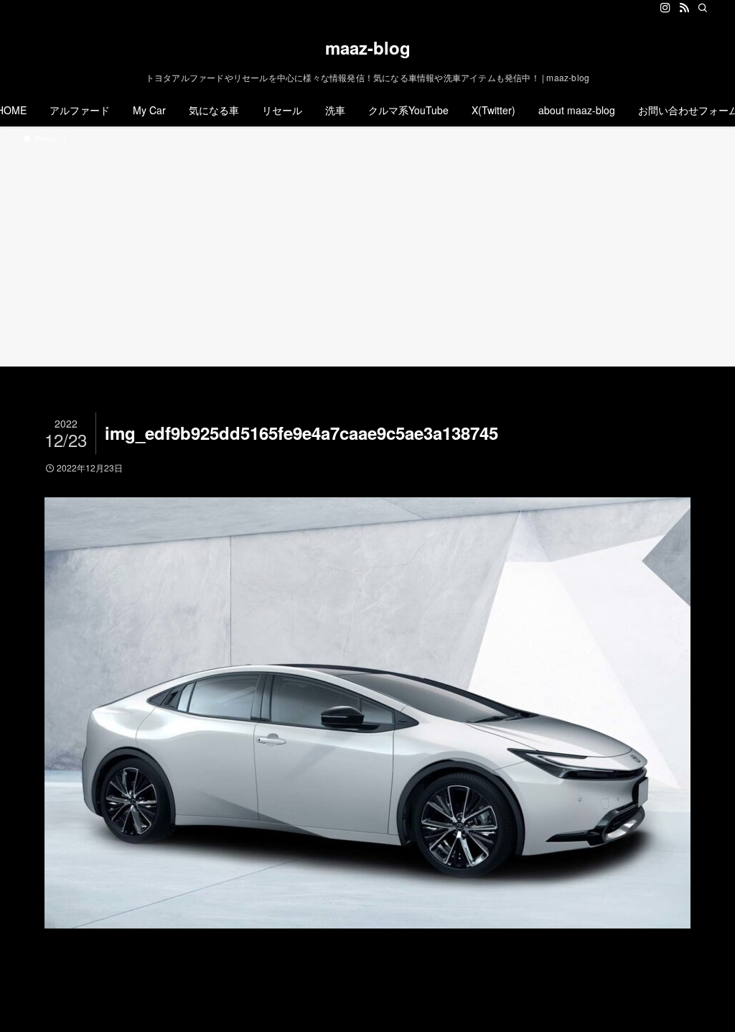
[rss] (684, 8)
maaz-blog (368, 47)
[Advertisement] (367, 253)
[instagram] (665, 8)
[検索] (702, 8)
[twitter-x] (646, 8)
